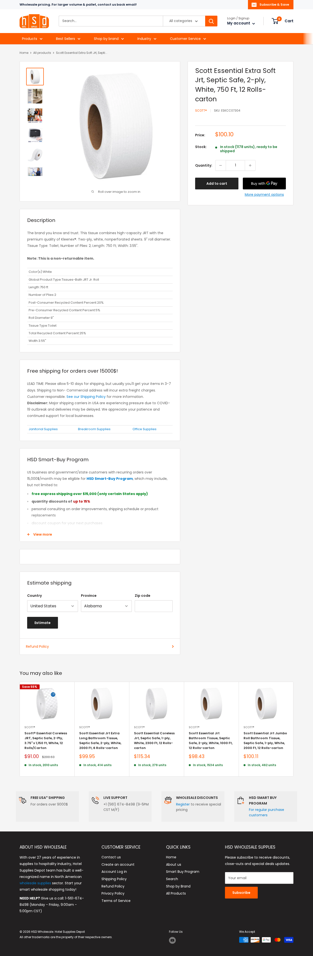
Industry (144, 38)
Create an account (117, 864)
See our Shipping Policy (86, 396)
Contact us (111, 857)
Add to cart (216, 183)
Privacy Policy (112, 893)
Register (183, 804)
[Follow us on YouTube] (172, 940)
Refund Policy (37, 646)
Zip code (142, 595)
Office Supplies (144, 429)
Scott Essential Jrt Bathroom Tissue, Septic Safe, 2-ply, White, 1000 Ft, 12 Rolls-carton (211, 740)
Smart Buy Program (182, 871)
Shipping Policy (114, 878)
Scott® (201, 111)
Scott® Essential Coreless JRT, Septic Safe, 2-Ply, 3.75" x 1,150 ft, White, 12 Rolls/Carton (45, 740)
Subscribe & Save (274, 4)
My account (239, 23)
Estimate (42, 622)
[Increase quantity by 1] (250, 165)
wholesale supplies (35, 883)
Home (24, 53)
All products (42, 53)
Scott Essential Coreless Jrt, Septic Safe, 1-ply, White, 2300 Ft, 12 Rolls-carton (154, 740)
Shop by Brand (178, 886)
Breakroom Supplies (94, 429)
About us (173, 864)
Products (29, 38)
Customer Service (185, 38)
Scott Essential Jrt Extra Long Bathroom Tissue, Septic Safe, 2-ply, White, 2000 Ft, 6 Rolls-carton (100, 740)
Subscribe (241, 892)
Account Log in (114, 871)
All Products (176, 893)
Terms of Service (116, 900)
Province (89, 595)
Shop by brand (106, 38)
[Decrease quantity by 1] (220, 165)
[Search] (211, 21)
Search (172, 878)
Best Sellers (65, 38)
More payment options (264, 194)
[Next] (293, 729)
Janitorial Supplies (43, 429)
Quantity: (203, 165)
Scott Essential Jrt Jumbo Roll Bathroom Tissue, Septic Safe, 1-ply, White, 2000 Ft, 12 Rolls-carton (265, 740)
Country (34, 595)
